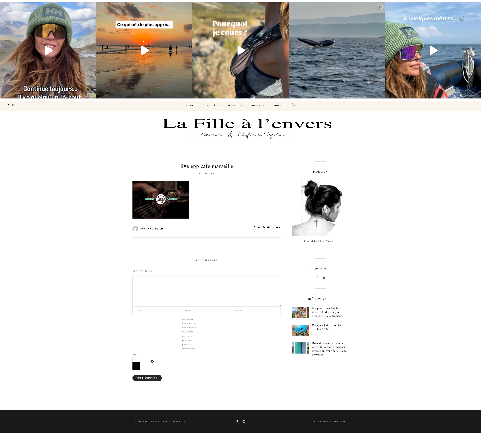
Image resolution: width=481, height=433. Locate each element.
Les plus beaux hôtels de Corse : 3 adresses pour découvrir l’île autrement (327, 312)
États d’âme (211, 105)
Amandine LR (153, 228)
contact (278, 105)
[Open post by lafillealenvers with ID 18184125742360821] (433, 50)
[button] (294, 105)
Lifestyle (233, 105)
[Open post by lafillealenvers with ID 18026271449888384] (144, 50)
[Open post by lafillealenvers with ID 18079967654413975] (240, 50)
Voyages (256, 105)
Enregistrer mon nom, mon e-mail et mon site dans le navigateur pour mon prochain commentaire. (189, 334)
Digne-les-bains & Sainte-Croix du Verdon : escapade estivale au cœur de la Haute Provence (329, 349)
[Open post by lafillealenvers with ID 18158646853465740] (337, 50)
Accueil (190, 105)
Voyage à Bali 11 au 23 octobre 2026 (326, 327)
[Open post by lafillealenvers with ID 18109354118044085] (48, 50)
